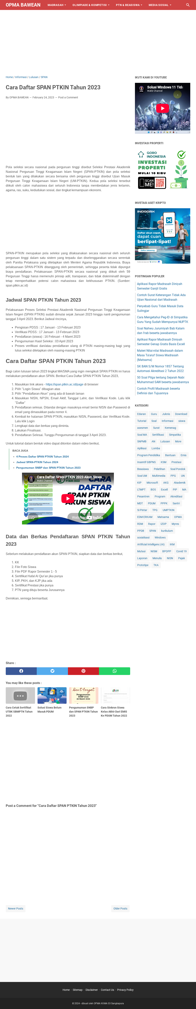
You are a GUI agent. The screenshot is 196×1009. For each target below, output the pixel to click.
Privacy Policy (125, 989)
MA (184, 489)
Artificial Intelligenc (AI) (151, 544)
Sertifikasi (158, 434)
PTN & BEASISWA (128, 5)
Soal (154, 420)
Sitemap (77, 989)
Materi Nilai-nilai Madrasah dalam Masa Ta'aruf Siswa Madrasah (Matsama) (160, 355)
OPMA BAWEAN (23, 5)
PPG (173, 475)
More (178, 441)
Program (160, 496)
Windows (160, 537)
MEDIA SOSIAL (159, 5)
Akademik (179, 482)
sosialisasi (143, 537)
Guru (154, 414)
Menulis (157, 558)
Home (66, 989)
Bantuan (170, 455)
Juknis (166, 414)
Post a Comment (68, 97)
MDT (140, 503)
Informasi (167, 420)
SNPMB (141, 441)
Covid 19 (181, 551)
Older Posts (120, 908)
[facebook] (21, 671)
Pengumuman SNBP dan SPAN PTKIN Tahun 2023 (48, 467)
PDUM (151, 503)
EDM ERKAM (144, 516)
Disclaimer (92, 989)
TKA (156, 565)
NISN (170, 558)
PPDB (140, 530)
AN (153, 441)
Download (181, 414)
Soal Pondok (177, 469)
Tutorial (141, 420)
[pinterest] (83, 671)
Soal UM (142, 475)
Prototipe (142, 565)
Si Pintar (142, 510)
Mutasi (141, 551)
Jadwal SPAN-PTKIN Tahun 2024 (37, 462)
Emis (183, 455)
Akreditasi (176, 496)
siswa (181, 420)
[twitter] (52, 671)
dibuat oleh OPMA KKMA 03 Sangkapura (103, 1003)
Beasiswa (143, 469)
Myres (175, 523)
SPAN (152, 530)
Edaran (141, 414)
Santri (176, 503)
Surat (156, 427)
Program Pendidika (148, 455)
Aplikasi (141, 448)
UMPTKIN (168, 510)
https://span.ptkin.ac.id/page (64, 384)
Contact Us (107, 989)
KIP (139, 482)
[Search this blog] (188, 5)
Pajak (181, 558)
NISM (154, 551)
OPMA (178, 516)
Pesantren (143, 496)
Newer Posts (15, 908)
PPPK (164, 503)
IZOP (164, 523)
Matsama (163, 516)
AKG (166, 482)
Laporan (142, 558)
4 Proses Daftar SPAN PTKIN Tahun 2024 (42, 456)
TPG (155, 510)
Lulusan (165, 441)
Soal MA (142, 434)
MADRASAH (55, 5)
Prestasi (176, 462)
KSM (163, 462)
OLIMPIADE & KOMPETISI (90, 5)
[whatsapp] (114, 671)
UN (183, 475)
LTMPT (141, 489)
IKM (172, 544)
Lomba (156, 448)
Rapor (151, 523)
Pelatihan (159, 469)
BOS (153, 489)
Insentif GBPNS (146, 462)
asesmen (142, 427)
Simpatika (175, 434)
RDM (140, 523)
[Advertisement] (98, 42)
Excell (164, 489)
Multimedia (158, 475)
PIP (175, 489)
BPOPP (166, 551)
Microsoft (152, 482)
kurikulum (167, 530)
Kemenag (170, 427)
